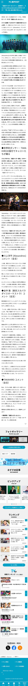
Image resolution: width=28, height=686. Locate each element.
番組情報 (13, 453)
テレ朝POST (14, 2)
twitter (8, 648)
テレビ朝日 (5, 662)
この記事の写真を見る (14, 447)
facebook (14, 648)
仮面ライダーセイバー (17, 19)
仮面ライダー (5, 453)
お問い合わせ (6, 666)
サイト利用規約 (20, 666)
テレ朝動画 (19, 662)
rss (20, 648)
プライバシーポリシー (8, 672)
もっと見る (14, 565)
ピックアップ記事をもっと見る (13, 507)
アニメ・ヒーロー (10, 656)
